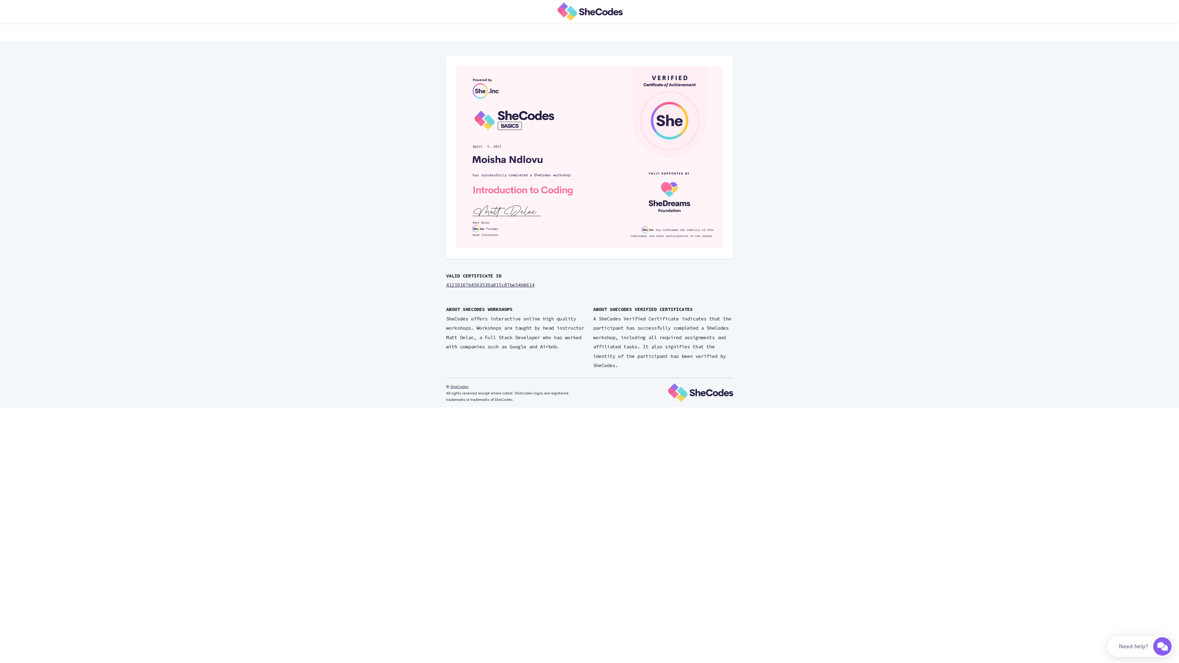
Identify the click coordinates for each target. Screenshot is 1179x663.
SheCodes (459, 386)
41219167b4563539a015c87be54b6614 (490, 285)
